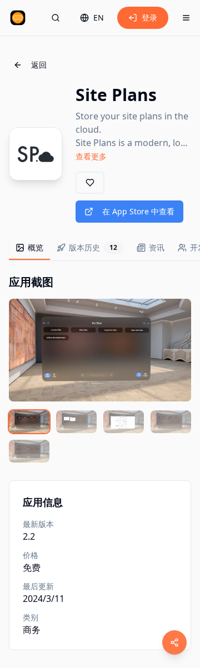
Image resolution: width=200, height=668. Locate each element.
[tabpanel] (100, 368)
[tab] (29, 248)
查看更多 (91, 156)
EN (98, 17)
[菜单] (186, 18)
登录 (149, 17)
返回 (39, 64)
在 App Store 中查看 (138, 211)
